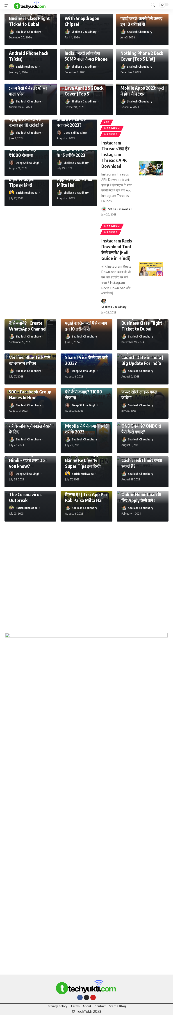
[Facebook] (80, 997)
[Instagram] (86, 997)
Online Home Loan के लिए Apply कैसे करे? (141, 497)
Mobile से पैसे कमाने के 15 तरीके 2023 (73, 152)
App (106, 122)
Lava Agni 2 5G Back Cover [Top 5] (84, 90)
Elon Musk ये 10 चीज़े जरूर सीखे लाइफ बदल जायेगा (139, 391)
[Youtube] (93, 997)
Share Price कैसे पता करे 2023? (71, 122)
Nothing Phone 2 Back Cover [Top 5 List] (142, 56)
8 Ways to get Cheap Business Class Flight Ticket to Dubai (29, 18)
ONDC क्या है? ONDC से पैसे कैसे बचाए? (141, 428)
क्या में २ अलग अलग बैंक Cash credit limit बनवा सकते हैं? (141, 460)
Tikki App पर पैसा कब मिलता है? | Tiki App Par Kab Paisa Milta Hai (86, 494)
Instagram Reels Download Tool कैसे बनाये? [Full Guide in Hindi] (116, 249)
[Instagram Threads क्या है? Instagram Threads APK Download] (151, 168)
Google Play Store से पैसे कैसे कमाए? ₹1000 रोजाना (84, 391)
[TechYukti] (30, 4)
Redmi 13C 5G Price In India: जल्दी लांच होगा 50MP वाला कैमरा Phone (86, 53)
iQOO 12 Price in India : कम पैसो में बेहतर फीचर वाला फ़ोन (30, 87)
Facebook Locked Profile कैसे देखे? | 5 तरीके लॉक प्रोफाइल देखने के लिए (30, 422)
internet (111, 134)
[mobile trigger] (8, 4)
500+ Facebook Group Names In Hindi (30, 394)
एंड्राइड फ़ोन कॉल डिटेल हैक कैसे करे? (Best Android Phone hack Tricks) (28, 50)
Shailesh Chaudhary (28, 31)
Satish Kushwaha (27, 66)
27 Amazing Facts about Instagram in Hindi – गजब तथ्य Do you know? (27, 457)
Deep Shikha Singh (75, 132)
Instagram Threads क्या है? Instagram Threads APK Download (115, 154)
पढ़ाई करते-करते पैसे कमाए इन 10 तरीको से (141, 21)
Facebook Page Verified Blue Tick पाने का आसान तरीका (29, 357)
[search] (153, 4)
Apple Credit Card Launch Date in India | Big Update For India (142, 357)
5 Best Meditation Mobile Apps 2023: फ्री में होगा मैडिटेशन (142, 87)
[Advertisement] (86, 575)
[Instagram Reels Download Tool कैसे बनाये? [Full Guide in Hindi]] (151, 269)
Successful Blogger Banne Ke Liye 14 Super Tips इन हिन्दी (83, 460)
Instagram (112, 128)
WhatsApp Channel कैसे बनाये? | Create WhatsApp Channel (27, 322)
